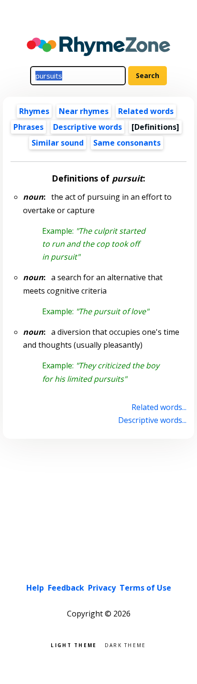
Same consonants (127, 142)
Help (35, 587)
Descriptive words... (152, 420)
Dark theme (125, 644)
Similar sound (58, 142)
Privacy (102, 587)
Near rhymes (84, 111)
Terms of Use (145, 587)
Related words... (158, 407)
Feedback (66, 587)
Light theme (74, 644)
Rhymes (34, 111)
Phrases (28, 127)
